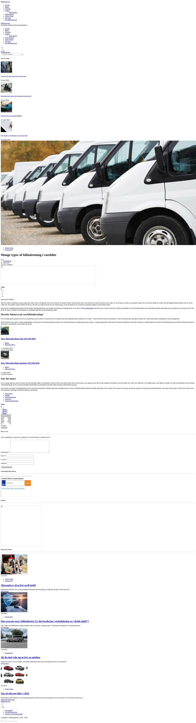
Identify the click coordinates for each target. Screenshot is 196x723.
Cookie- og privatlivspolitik (14, 714)
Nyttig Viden (9, 16)
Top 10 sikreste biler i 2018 (15, 693)
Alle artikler (9, 710)
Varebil (7, 395)
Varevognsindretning (11, 401)
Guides (7, 11)
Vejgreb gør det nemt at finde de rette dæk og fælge (13, 76)
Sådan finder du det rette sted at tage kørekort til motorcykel (16, 96)
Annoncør (4, 427)
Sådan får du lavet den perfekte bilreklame (11, 115)
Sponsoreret (9, 250)
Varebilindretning (10, 397)
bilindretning (90, 308)
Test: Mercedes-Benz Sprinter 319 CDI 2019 (20, 363)
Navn (3, 456)
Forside (7, 5)
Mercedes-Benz (10, 345)
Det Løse (8, 18)
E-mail (3, 459)
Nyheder (8, 9)
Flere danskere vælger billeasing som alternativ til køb (14, 135)
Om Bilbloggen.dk (11, 20)
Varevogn (8, 399)
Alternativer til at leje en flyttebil (18, 585)
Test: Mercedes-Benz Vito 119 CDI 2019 (18, 339)
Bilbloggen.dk (5, 2)
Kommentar (5, 452)
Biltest (7, 7)
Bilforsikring (13, 12)
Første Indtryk (9, 14)
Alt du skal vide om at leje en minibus (20, 657)
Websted (3, 463)
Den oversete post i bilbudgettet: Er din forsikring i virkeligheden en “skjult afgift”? (45, 621)
